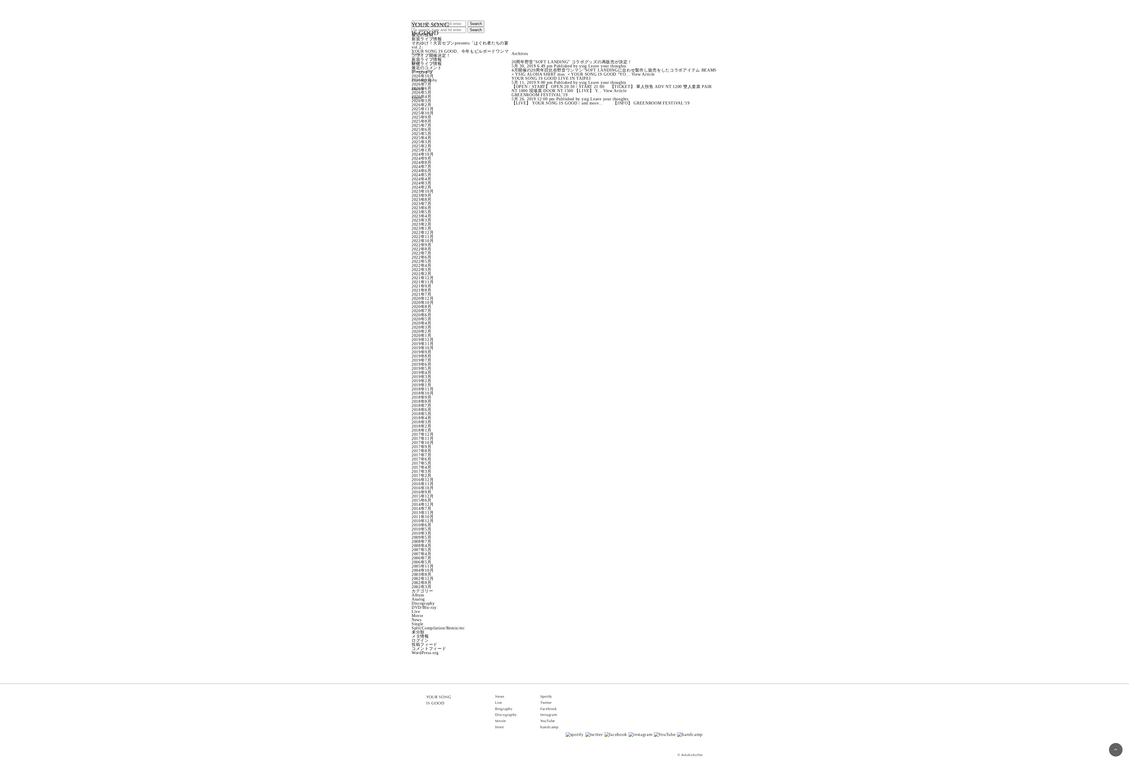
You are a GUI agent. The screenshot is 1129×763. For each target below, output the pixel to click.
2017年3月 (422, 471)
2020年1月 (422, 335)
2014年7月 (422, 508)
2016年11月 (423, 484)
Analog (418, 599)
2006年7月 (422, 558)
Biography (422, 71)
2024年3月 (422, 183)
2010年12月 (423, 521)
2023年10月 (423, 191)
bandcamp (549, 727)
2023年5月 (422, 212)
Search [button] (476, 23)
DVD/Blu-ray (424, 607)
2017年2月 (422, 475)
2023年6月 (422, 208)
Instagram (548, 714)
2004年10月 (423, 570)
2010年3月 (422, 533)
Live (416, 62)
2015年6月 (422, 500)
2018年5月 (422, 414)
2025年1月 (422, 150)
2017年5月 (422, 463)
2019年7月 (422, 360)
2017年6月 (422, 459)
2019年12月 (423, 340)
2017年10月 (423, 442)
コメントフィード (429, 648)
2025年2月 (422, 146)
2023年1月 (422, 228)
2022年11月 (423, 237)
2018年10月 (423, 393)
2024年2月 (422, 187)
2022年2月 (422, 274)
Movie (418, 89)
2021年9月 (422, 286)
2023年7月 (422, 204)
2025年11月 (423, 109)
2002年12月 (423, 578)
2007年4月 (422, 554)
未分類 (418, 632)
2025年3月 (422, 142)
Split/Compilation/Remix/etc (438, 628)
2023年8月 (422, 199)
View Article (643, 74)
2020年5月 (422, 319)
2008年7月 (422, 541)
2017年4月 (422, 467)
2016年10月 (423, 488)
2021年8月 (422, 290)
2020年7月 (422, 311)
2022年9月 (422, 245)
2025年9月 (422, 117)
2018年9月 (422, 397)
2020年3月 (422, 327)
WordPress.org (425, 653)
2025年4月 (422, 138)
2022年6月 (422, 257)
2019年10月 (423, 348)
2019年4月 (422, 372)
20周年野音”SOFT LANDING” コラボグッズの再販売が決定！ (572, 62)
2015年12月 (423, 496)
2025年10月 (423, 113)
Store (417, 97)
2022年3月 (422, 269)
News (417, 53)
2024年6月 (422, 171)
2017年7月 (422, 455)
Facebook (548, 709)
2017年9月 (422, 447)
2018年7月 (422, 405)
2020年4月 (422, 323)
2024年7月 (422, 166)
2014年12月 (423, 504)
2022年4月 (422, 265)
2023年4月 (422, 216)
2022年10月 (423, 241)
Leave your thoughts (607, 66)
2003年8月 (422, 574)
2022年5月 (422, 261)
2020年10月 (423, 302)
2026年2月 (422, 105)
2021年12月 (423, 278)
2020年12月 (423, 298)
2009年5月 (422, 537)
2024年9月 (422, 158)
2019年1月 (422, 385)
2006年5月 (422, 562)
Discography (424, 80)
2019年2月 (422, 381)
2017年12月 (423, 434)
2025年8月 (422, 121)
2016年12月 (423, 480)
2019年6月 (422, 364)
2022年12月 (423, 232)
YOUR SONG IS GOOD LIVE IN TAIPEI (551, 78)
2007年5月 (422, 550)
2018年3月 (422, 422)
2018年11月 (423, 389)
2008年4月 (422, 545)
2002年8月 (422, 583)
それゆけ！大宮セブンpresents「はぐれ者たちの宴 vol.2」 (460, 45)
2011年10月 (423, 517)
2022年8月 (422, 249)
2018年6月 (422, 410)
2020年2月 (422, 331)
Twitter (546, 702)
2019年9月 (422, 352)
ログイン (420, 640)
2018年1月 (422, 430)
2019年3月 (422, 377)
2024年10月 (423, 154)
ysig (583, 66)
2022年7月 (422, 253)
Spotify (546, 696)
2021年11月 (423, 282)
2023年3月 (422, 220)
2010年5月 (422, 529)
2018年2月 (422, 426)
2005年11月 (423, 566)
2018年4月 (422, 418)
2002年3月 (422, 587)
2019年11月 (423, 344)
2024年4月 (422, 179)
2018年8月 (422, 401)
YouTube (547, 721)
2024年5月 (422, 175)
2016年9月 (422, 492)
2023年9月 (422, 195)
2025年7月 (422, 125)
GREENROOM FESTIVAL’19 (540, 95)
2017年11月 (423, 438)
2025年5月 (422, 134)
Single (417, 624)
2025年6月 (422, 129)
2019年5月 (422, 368)
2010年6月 (422, 525)
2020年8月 (422, 307)
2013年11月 (423, 513)
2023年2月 (422, 224)
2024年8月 (422, 162)
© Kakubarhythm (690, 755)
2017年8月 (422, 451)
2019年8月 (422, 356)
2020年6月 (422, 315)
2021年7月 (422, 294)
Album (418, 595)
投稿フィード (424, 644)
